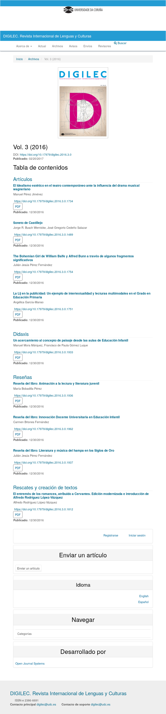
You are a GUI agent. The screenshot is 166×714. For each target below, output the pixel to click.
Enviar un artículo (28, 568)
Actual (42, 46)
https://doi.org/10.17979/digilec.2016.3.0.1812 (43, 509)
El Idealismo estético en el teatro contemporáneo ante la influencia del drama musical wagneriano (76, 187)
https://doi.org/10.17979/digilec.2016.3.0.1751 (43, 309)
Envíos (87, 46)
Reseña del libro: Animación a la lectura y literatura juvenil (56, 383)
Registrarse (110, 535)
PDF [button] (18, 206)
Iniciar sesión (137, 535)
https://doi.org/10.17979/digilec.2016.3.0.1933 (43, 352)
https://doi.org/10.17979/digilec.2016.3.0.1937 (43, 462)
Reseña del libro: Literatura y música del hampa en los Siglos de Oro (63, 450)
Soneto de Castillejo (28, 222)
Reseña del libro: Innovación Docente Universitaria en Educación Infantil (66, 417)
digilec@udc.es (46, 704)
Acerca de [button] (23, 46)
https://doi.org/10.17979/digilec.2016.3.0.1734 (43, 201)
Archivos (57, 46)
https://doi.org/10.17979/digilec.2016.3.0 (45, 154)
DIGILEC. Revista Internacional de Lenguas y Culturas (47, 35)
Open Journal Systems (30, 663)
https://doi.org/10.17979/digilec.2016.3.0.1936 (43, 395)
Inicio (19, 59)
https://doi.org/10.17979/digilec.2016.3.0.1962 (43, 429)
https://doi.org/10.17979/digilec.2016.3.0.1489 (43, 234)
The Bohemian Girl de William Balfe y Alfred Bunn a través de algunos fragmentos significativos (73, 258)
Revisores (104, 46)
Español (143, 602)
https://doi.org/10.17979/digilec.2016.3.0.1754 (43, 272)
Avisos (73, 46)
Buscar (122, 43)
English (144, 596)
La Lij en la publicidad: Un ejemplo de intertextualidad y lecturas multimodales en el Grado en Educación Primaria (81, 295)
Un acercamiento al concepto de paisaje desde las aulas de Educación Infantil (70, 340)
